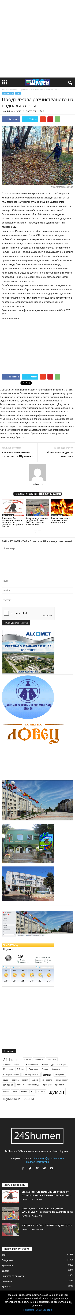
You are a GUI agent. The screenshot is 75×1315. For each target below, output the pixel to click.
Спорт (30, 515)
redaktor (8, 111)
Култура (6, 1286)
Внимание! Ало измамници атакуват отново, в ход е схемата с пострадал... (47, 1193)
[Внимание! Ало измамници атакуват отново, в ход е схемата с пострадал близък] (13, 507)
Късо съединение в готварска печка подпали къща (60, 520)
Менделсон (8, 1069)
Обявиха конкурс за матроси (59, 454)
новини (8, 1085)
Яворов (45, 1069)
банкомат (56, 1069)
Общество (12, 89)
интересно (59, 1074)
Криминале (8, 515)
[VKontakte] (45, 1168)
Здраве (5, 1270)
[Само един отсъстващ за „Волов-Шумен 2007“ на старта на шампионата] (37, 507)
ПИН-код (21, 1069)
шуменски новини (18, 1098)
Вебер (45, 1064)
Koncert (27, 1059)
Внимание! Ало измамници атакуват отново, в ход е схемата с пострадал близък (12, 522)
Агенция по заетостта (12, 1064)
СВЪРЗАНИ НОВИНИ (26, 494)
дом (3, 89)
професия (59, 1084)
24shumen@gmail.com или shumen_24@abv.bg (45, 1160)
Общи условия (44, 1309)
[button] (69, 82)
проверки (47, 1084)
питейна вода (33, 1084)
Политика (7, 1281)
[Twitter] (30, 1168)
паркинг (20, 1084)
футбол (41, 1091)
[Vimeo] (38, 1168)
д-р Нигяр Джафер (31, 1074)
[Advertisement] (37, 38)
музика (35, 1079)
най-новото (47, 1079)
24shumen (12, 1059)
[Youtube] (52, 1168)
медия (25, 1079)
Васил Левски (32, 1064)
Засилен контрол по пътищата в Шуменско (17, 454)
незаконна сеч (62, 1079)
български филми (11, 1074)
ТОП (18, 93)
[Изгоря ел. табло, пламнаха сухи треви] (10, 1229)
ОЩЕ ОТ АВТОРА (50, 494)
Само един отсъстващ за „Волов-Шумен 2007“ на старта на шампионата (37, 521)
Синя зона (33, 1069)
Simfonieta (51, 1059)
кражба (15, 1079)
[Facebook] (23, 1168)
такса (14, 1091)
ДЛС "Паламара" (58, 1064)
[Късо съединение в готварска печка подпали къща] (62, 507)
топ (32, 1091)
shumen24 (39, 1059)
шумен (56, 1091)
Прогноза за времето (13, 1275)
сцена (6, 1091)
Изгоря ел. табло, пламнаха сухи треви (47, 1225)
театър (24, 1091)
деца (47, 1074)
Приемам (28, 1309)
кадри (5, 1079)
